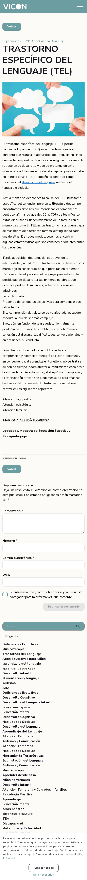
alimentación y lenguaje (20, 678)
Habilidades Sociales (19, 722)
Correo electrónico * (18, 558)
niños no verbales (16, 780)
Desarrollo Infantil (17, 785)
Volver (11, 26)
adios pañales (13, 809)
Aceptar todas (44, 868)
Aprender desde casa (19, 775)
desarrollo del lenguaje (38, 182)
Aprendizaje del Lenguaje (22, 731)
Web (6, 575)
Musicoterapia (13, 649)
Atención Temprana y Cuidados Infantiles (34, 789)
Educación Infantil (16, 712)
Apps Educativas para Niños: (24, 659)
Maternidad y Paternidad (21, 828)
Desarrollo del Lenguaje (21, 726)
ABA (6, 688)
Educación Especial (17, 707)
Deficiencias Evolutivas (20, 644)
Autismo (9, 683)
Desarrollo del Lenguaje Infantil (27, 702)
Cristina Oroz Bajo (52, 41)
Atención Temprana (17, 736)
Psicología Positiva (17, 794)
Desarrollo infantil (17, 673)
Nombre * (9, 540)
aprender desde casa (18, 668)
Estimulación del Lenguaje (23, 760)
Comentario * (12, 511)
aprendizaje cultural (18, 814)
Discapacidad (12, 823)
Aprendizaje (11, 799)
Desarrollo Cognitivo (18, 697)
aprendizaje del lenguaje (21, 663)
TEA (5, 818)
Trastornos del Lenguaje (21, 654)
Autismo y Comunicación (21, 741)
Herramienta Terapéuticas (23, 755)
